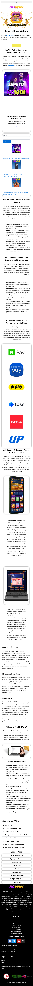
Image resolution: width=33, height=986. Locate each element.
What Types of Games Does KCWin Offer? (16, 835)
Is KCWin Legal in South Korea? (13, 828)
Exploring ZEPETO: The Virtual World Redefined (16, 158)
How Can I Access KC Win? (12, 831)
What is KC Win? (9, 825)
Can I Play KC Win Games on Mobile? (14, 847)
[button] (16, 2)
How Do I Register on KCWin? (12, 841)
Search (5, 135)
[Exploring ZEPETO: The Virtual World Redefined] (16, 148)
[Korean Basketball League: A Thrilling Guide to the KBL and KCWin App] (16, 182)
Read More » (16, 126)
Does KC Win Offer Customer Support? (15, 844)
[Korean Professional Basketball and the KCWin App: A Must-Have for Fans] (16, 164)
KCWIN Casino (10, 35)
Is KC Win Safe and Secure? (12, 838)
